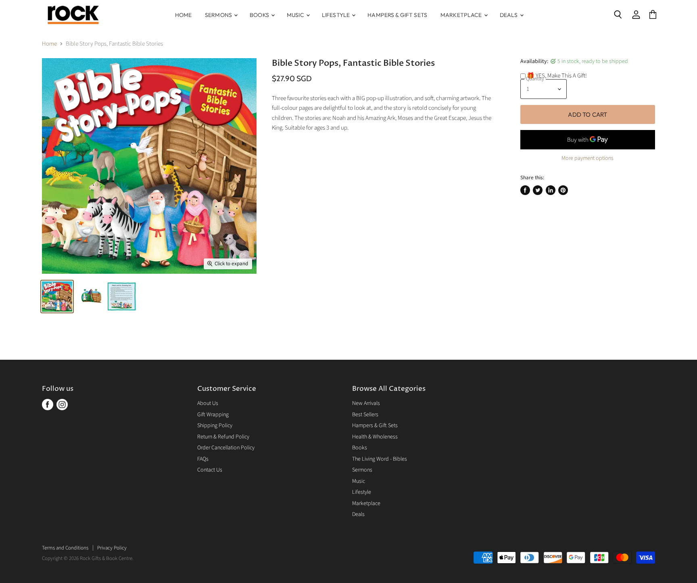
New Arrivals (366, 403)
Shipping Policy (214, 426)
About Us (207, 403)
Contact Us (209, 470)
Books (260, 15)
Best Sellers (365, 415)
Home (183, 15)
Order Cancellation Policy (226, 448)
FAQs (203, 459)
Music (296, 15)
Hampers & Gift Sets (397, 15)
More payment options (587, 158)
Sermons (219, 15)
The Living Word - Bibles (379, 459)
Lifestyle (336, 15)
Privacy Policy (112, 548)
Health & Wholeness (375, 437)
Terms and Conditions (65, 548)
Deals (509, 15)
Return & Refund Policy (223, 437)
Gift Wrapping (213, 415)
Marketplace (461, 15)
